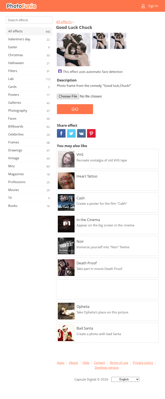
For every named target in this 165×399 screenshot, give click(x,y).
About (73, 362)
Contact (99, 362)
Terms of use (119, 362)
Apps (60, 362)
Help (85, 362)
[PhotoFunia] (66, 6)
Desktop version (107, 367)
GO (75, 109)
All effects (64, 22)
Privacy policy (143, 362)
